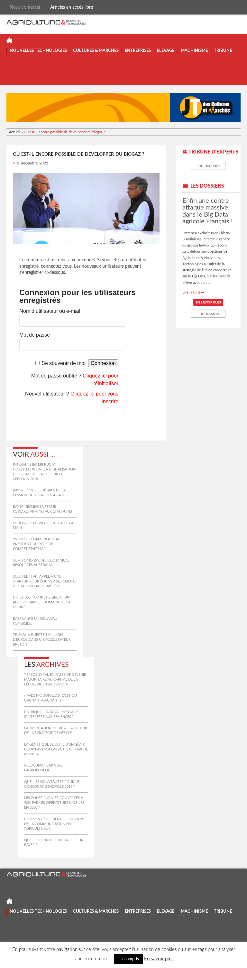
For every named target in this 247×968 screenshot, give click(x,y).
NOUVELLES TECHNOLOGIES (38, 51)
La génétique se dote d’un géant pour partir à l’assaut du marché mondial (56, 749)
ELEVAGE (165, 51)
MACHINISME (194, 51)
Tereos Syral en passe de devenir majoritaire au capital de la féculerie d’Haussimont (55, 679)
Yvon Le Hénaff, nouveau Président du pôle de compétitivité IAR (36, 544)
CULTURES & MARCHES (96, 51)
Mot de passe (34, 335)
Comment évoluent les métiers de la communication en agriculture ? (54, 824)
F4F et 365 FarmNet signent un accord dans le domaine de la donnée (41, 602)
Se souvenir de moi (63, 363)
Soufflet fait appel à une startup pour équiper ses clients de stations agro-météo (45, 581)
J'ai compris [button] (128, 959)
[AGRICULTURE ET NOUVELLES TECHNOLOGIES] (46, 21)
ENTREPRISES (138, 51)
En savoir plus (159, 958)
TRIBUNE (223, 51)
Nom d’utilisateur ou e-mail (49, 311)
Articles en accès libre (71, 7)
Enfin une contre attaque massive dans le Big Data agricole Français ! (207, 211)
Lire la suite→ (193, 292)
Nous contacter (25, 7)
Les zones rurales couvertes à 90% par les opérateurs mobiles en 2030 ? (54, 802)
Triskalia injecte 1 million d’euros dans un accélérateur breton (42, 639)
